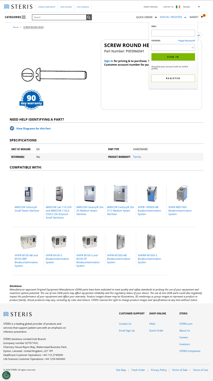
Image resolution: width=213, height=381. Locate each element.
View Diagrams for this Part (33, 128)
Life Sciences (83, 7)
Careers (183, 337)
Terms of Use (200, 370)
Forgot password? (186, 40)
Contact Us (168, 7)
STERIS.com (186, 323)
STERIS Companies (189, 351)
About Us (184, 330)
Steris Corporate (46, 7)
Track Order (138, 370)
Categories (13, 17)
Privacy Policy (159, 370)
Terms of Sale (180, 370)
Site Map (121, 370)
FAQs (152, 323)
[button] (89, 17)
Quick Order (156, 330)
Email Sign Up (127, 330)
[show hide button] (192, 47)
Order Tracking (151, 7)
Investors (184, 344)
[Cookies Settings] (6, 375)
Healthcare (66, 7)
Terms (137, 157)
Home (16, 27)
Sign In (109, 61)
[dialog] (173, 55)
